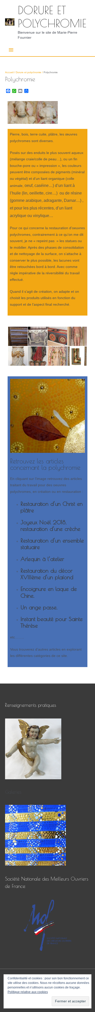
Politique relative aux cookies (28, 992)
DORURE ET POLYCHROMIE (52, 17)
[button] (17, 336)
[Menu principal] (11, 50)
